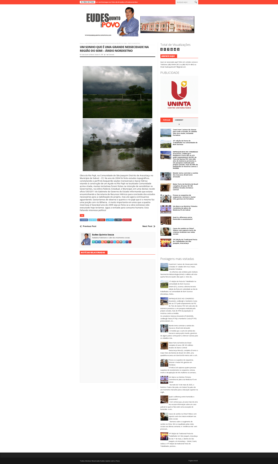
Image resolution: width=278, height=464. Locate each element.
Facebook (84, 220)
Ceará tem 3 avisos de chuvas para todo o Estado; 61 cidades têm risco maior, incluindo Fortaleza (185, 132)
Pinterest (128, 220)
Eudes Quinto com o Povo (110, 461)
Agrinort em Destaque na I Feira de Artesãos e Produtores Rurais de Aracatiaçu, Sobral (102, 2)
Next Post (147, 226)
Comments (179, 122)
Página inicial (193, 460)
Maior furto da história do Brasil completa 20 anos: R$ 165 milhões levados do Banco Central (185, 187)
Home (82, 43)
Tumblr (118, 220)
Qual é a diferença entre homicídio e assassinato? (183, 218)
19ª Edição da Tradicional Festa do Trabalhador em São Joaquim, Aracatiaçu (185, 241)
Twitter (93, 220)
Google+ (102, 220)
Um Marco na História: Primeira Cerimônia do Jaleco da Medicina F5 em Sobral (185, 208)
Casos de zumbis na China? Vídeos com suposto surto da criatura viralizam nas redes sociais (184, 231)
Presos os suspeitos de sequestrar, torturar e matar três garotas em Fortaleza (184, 197)
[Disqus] (117, 291)
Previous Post (89, 226)
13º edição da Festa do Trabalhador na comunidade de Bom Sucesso (185, 142)
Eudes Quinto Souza (103, 234)
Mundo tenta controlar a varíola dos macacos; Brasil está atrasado (185, 175)
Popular (166, 120)
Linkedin (110, 220)
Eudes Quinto (85, 54)
